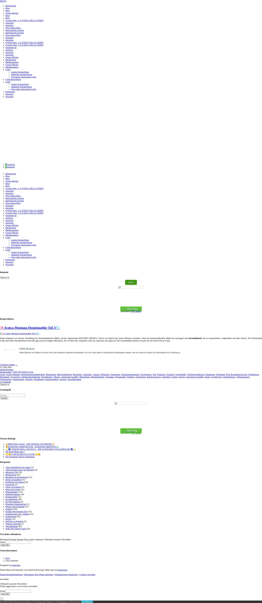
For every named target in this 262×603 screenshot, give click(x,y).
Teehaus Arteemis (13, 524)
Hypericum (15, 377)
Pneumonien (120, 377)
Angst (2, 374)
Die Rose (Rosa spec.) (15, 452)
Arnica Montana (13, 374)
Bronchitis (77, 374)
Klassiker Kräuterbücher (15, 504)
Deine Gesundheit (13, 479)
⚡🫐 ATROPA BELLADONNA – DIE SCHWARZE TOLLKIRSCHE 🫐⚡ (40, 449)
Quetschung (140, 377)
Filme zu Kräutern (13, 487)
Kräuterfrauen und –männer (17, 514)
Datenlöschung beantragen (66, 574)
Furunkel (170, 374)
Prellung (130, 377)
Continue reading (9, 365)
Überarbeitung (229, 377)
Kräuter (8, 509)
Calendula (87, 374)
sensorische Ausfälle (194, 377)
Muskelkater (84, 377)
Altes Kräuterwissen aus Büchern (19, 470)
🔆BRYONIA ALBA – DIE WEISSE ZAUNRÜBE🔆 (29, 444)
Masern (57, 377)
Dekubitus (105, 374)
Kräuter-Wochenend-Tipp (16, 511)
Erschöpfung (145, 374)
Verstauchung (18, 379)
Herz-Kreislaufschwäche (236, 374)
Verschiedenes (11, 526)
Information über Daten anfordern (38, 574)
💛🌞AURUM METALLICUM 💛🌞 (22, 454)
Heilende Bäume (12, 494)
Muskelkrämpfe (97, 377)
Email (2, 542)
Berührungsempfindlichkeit (33, 374)
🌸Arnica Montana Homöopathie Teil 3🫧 (30, 327)
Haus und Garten (12, 489)
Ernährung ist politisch (15, 482)
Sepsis (207, 377)
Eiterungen (115, 374)
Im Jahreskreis (11, 499)
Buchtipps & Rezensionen (16, 477)
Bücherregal (10, 475)
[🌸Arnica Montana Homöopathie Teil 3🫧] (19, 333)
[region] (131, 130)
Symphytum (216, 377)
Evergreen (9, 484)
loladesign (15, 565)
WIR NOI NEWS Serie (23, 372)
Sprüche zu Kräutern (14, 521)
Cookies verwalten (87, 574)
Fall (154, 374)
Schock (181, 377)
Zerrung (62, 379)
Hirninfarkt (5, 377)
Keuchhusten (47, 377)
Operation (109, 377)
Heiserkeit (220, 374)
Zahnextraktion (51, 379)
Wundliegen (39, 379)
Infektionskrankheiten (30, 377)
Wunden (29, 379)
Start (7, 558)
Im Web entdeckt (12, 502)
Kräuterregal (10, 516)
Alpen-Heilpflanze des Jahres (18, 467)
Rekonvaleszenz (154, 377)
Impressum (62, 570)
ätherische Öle (11, 472)
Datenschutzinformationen (11, 574)
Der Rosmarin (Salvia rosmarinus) (20, 457)
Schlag (174, 377)
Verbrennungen (242, 377)
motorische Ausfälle (69, 377)
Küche (8, 519)
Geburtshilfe (180, 374)
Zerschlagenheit (74, 379)
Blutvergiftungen (64, 374)
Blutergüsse (51, 374)
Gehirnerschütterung (196, 374)
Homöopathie (6, 372)
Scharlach (166, 377)
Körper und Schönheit (15, 506)
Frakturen (161, 374)
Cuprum (96, 374)
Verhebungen (5, 379)
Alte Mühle (136, 311)
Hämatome (210, 374)
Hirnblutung (253, 374)
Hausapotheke (11, 492)
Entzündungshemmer (130, 374)
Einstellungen (87, 602)
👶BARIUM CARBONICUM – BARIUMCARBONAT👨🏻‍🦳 (32, 446)
